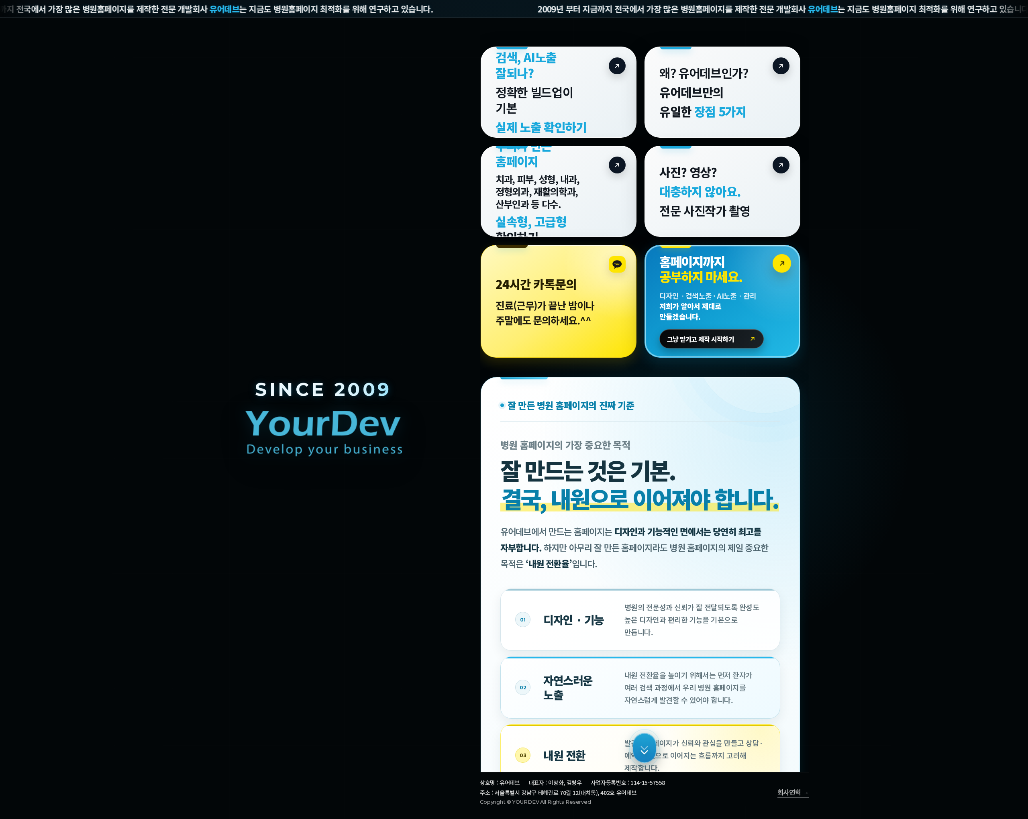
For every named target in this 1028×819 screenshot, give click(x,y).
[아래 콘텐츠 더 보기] (644, 748)
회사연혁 (789, 792)
